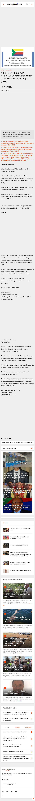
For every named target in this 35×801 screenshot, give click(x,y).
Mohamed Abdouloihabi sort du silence (20, 570)
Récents (5, 523)
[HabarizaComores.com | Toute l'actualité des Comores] (14, 4)
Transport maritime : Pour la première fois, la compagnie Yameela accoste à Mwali (14, 667)
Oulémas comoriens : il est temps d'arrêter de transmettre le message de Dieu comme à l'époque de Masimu (20, 554)
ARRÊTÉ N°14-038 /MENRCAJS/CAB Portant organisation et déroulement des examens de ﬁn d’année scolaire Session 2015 (17, 491)
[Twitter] (12, 791)
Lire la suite (25, 629)
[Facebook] (16, 791)
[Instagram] (3, 791)
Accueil (2, 70)
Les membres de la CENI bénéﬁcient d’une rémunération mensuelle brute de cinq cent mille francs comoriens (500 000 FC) (17, 143)
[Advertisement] (17, 26)
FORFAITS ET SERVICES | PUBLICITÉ (10, 783)
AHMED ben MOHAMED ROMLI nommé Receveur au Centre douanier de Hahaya (17, 463)
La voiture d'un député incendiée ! (19, 545)
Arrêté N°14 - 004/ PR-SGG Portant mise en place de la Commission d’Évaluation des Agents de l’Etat (17, 507)
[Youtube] (7, 791)
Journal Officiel (9, 70)
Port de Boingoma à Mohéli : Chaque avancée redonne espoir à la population (17, 619)
